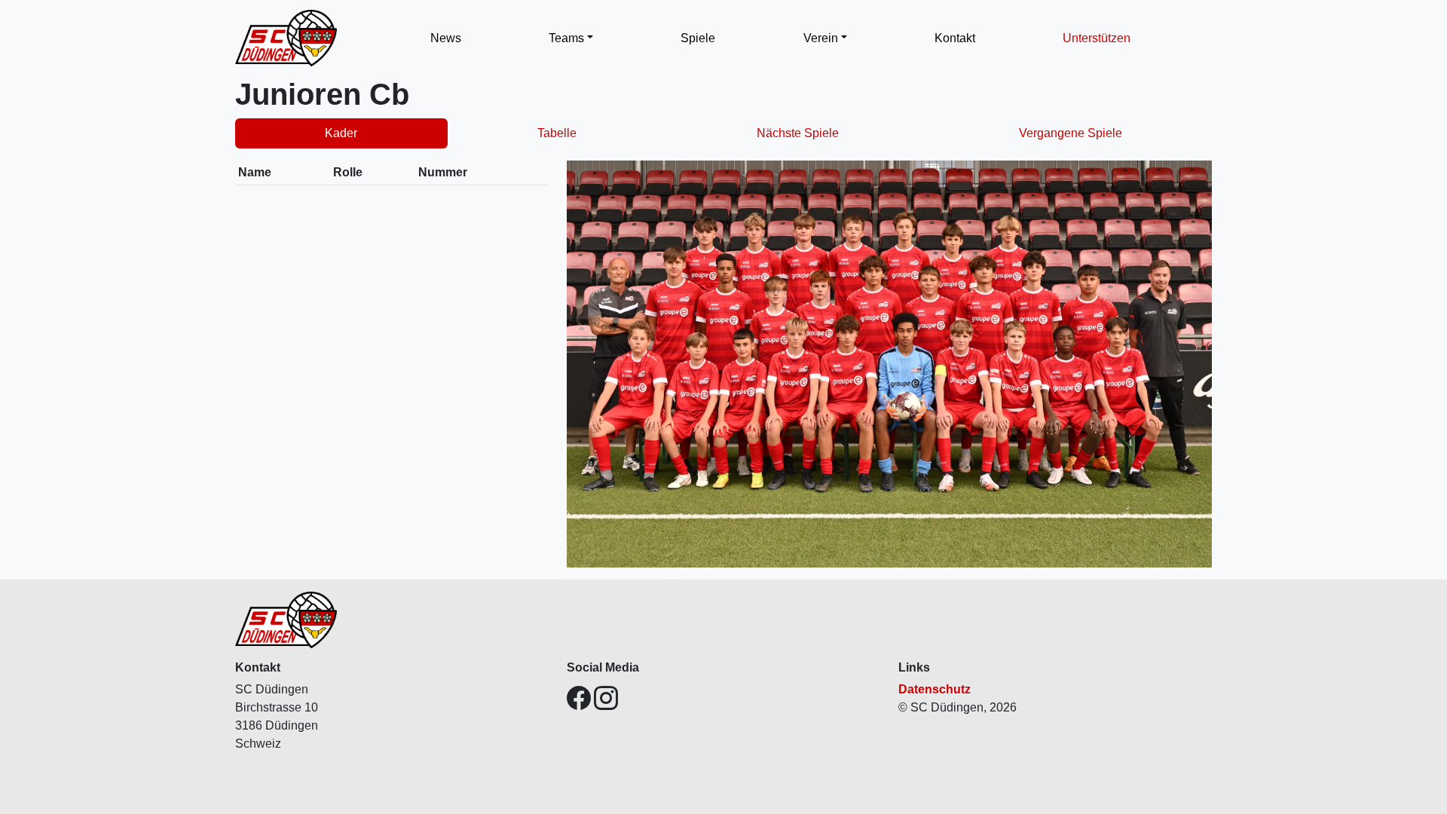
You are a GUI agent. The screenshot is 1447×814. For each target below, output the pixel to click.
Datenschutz (934, 689)
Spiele (698, 38)
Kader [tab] (341, 133)
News (445, 38)
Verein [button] (820, 38)
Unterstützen (1096, 38)
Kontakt (955, 38)
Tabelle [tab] (557, 133)
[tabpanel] (723, 364)
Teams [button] (566, 38)
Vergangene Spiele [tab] (1070, 133)
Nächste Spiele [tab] (798, 133)
